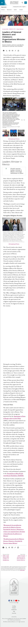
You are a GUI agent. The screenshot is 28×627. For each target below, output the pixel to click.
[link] (14, 171)
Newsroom (3, 7)
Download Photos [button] (15, 139)
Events (15, 9)
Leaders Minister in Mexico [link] (12, 163)
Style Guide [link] (22, 570)
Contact (21, 9)
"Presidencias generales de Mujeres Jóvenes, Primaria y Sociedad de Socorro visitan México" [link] (13, 541)
